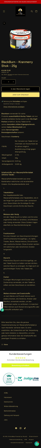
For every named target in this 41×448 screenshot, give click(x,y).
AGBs (6, 393)
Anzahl (3, 78)
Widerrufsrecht (33, 436)
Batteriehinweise (10, 411)
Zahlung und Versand (11, 415)
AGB (25, 439)
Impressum (8, 397)
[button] (4, 11)
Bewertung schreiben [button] (20, 365)
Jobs (5, 420)
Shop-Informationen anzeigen (13, 106)
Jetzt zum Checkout (21, 95)
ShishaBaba (11, 436)
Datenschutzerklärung (15, 439)
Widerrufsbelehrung (11, 406)
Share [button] (6, 344)
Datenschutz (8, 402)
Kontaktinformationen (17, 442)
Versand (10, 74)
